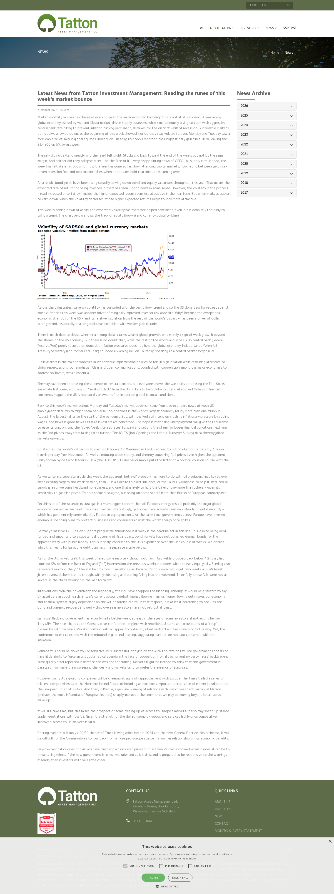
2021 (244, 154)
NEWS (270, 28)
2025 (244, 115)
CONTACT (290, 27)
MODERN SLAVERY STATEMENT (238, 831)
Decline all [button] (180, 877)
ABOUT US (222, 802)
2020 (244, 163)
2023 (244, 134)
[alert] (167, 865)
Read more (189, 858)
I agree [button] (153, 877)
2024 (244, 125)
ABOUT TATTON (221, 28)
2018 (244, 183)
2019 (244, 173)
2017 (244, 192)
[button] (167, 886)
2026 (244, 105)
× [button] (330, 841)
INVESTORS (249, 28)
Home (275, 52)
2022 (244, 144)
